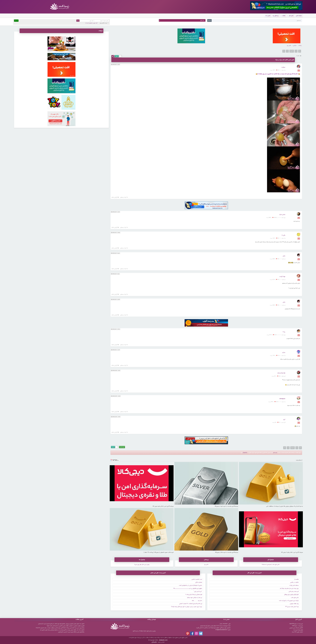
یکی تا (283, 235)
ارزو (284, 419)
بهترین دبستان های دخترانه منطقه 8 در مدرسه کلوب (144, 631)
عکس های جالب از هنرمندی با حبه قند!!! (270, 564)
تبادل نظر (291, 16)
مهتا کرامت (282, 276)
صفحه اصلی (299, 16)
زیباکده (300, 45)
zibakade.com (163, 640)
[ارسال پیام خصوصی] (298, 70)
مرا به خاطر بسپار (103, 23)
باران (284, 256)
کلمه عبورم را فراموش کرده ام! (91, 23)
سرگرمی (294, 45)
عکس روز (289, 45)
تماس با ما (268, 16)
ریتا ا (284, 332)
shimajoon (282, 399)
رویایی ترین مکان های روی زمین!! (141, 564)
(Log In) (245, 452)
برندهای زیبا (276, 16)
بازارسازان (154, 642)
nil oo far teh (281, 373)
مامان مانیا (282, 214)
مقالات (283, 16)
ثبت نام (275, 452)
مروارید (283, 67)
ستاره (283, 352)
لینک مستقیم (123, 197)
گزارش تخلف (114, 197)
